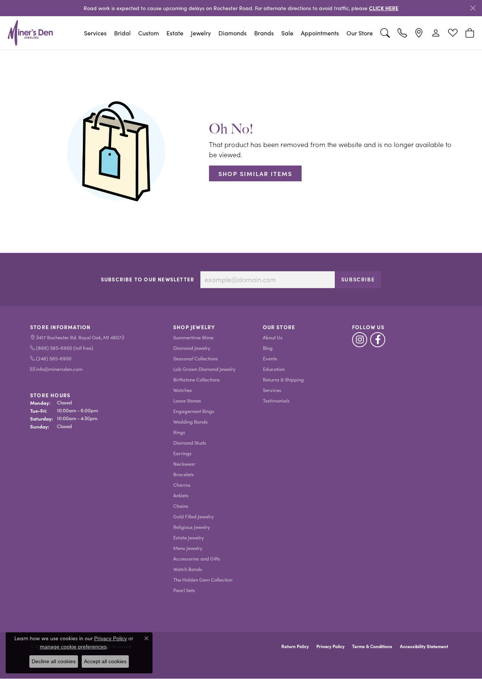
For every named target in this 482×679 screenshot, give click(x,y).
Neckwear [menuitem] (184, 463)
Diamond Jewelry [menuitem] (191, 348)
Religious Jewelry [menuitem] (191, 527)
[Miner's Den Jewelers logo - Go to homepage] (30, 32)
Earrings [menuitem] (182, 453)
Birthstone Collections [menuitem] (196, 379)
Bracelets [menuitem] (183, 474)
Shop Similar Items (255, 173)
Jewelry (201, 33)
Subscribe (358, 279)
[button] (385, 33)
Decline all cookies (54, 661)
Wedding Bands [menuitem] (190, 421)
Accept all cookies (105, 661)
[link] (402, 33)
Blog (268, 348)
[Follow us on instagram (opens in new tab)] (359, 339)
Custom (148, 33)
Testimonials (276, 400)
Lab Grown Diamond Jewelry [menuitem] (204, 369)
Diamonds (232, 33)
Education (274, 369)
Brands (264, 33)
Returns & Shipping (283, 379)
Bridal (122, 33)
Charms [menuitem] (182, 485)
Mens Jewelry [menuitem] (188, 548)
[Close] (472, 8)
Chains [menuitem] (180, 506)
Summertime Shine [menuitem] (193, 337)
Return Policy (295, 646)
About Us (272, 337)
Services (95, 33)
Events (270, 358)
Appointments (320, 33)
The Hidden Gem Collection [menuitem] (202, 579)
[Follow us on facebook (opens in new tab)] (377, 339)
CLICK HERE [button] (383, 8)
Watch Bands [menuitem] (187, 569)
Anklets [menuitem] (181, 495)
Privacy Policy (330, 646)
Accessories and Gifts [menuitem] (196, 558)
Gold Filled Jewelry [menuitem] (193, 516)
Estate (174, 33)
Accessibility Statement (424, 646)
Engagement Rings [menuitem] (193, 411)
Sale (287, 33)
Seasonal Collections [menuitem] (195, 358)
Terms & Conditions (372, 646)
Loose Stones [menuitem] (187, 400)
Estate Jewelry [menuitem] (188, 537)
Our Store (359, 33)
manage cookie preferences (73, 647)
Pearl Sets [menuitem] (184, 590)
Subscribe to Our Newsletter (147, 279)
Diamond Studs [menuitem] (189, 442)
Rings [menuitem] (179, 432)
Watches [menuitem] (182, 390)
